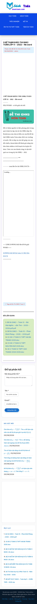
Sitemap (24, 599)
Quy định (31, 599)
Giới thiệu (5, 599)
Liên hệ (11, 599)
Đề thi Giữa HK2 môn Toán (22, 49)
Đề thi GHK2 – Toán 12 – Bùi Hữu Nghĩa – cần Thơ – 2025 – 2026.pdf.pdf (17, 325)
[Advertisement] (18, 74)
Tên (7, 391)
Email (7, 400)
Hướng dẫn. (18, 601)
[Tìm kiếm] (18, 32)
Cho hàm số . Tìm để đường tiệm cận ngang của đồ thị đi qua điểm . (17, 443)
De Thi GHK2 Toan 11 (18, 304)
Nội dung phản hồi (12, 374)
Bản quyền (18, 599)
